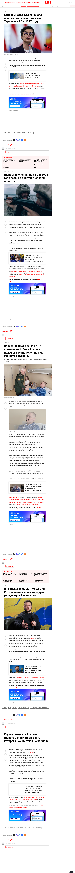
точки (42, 499)
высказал (30, 226)
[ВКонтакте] (22, 140)
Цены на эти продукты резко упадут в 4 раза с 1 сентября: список (9, 574)
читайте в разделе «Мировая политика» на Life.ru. (22, 94)
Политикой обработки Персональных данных (30, 6)
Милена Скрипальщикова (14, 110)
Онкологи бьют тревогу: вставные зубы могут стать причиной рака (9, 166)
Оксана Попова (12, 524)
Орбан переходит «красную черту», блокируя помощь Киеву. (23, 269)
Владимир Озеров (13, 296)
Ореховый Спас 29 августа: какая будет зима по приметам (40, 580)
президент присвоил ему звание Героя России (27, 504)
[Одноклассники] (25, 140)
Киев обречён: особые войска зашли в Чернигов (25, 165)
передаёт (31, 816)
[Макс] (16, 140)
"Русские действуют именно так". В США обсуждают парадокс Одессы (40, 160)
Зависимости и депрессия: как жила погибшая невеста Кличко (10, 758)
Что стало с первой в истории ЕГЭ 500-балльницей (40, 752)
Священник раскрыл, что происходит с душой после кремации (9, 160)
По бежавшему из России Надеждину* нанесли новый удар (40, 166)
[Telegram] (19, 140)
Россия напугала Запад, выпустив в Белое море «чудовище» (24, 580)
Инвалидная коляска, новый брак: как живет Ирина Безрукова (25, 160)
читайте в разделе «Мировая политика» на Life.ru (21, 687)
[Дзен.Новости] (14, 140)
